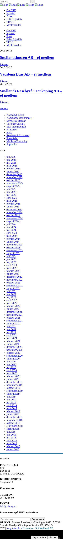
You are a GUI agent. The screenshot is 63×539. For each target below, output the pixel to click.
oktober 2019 (13, 387)
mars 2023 (11, 268)
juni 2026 (11, 159)
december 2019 (14, 382)
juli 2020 (11, 361)
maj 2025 (11, 194)
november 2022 (14, 279)
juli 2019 (11, 396)
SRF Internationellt (16, 126)
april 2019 (11, 405)
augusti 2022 (13, 288)
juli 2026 (11, 156)
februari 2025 (13, 203)
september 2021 (14, 320)
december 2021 (14, 311)
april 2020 (11, 370)
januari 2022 (12, 309)
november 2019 (14, 385)
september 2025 (14, 183)
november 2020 (14, 349)
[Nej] (59, 538)
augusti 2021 (13, 323)
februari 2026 (13, 168)
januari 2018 (12, 449)
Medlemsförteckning (16, 141)
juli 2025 (11, 189)
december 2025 (14, 174)
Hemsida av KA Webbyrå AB (38, 528)
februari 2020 (13, 376)
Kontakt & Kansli (15, 115)
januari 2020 (12, 379)
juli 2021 (11, 326)
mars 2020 (11, 373)
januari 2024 (12, 241)
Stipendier (11, 144)
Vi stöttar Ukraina (15, 123)
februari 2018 (13, 446)
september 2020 (14, 355)
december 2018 (14, 417)
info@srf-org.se (8, 506)
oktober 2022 (13, 282)
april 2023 (11, 265)
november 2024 (14, 212)
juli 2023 (11, 256)
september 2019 (14, 390)
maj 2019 (11, 402)
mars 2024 (11, 235)
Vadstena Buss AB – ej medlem (25, 74)
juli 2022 (11, 291)
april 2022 (11, 300)
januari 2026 (12, 171)
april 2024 (11, 232)
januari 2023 (12, 273)
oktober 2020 (13, 352)
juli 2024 (11, 224)
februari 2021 (13, 341)
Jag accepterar (39, 537)
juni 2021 (11, 329)
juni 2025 (11, 192)
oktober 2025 (13, 180)
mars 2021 (11, 338)
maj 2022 (11, 297)
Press (9, 132)
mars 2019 (11, 408)
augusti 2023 (13, 253)
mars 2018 (11, 443)
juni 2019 (11, 399)
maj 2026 (11, 162)
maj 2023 (11, 262)
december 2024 (14, 209)
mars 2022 (11, 303)
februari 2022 (13, 306)
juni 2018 (11, 434)
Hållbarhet (11, 129)
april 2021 (11, 335)
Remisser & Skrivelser (17, 135)
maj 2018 (11, 437)
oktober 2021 (13, 317)
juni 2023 (11, 259)
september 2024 (14, 218)
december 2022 (14, 276)
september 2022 (14, 285)
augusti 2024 (13, 221)
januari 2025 (12, 206)
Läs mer (4, 64)
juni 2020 (11, 364)
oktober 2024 (13, 215)
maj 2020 (11, 367)
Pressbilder (12, 138)
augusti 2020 (13, 358)
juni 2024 (11, 227)
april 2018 (11, 440)
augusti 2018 (13, 428)
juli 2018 (11, 431)
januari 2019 (12, 414)
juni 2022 (11, 294)
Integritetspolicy (14, 528)
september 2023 (14, 250)
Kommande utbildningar (18, 117)
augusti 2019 (13, 393)
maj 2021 (11, 332)
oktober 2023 (13, 247)
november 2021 (14, 314)
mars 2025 (11, 200)
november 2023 (14, 244)
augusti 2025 (13, 186)
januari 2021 (12, 344)
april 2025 (11, 197)
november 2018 (14, 420)
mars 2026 (11, 165)
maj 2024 (11, 230)
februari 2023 (13, 271)
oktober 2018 (13, 423)
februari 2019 (13, 411)
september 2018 (14, 425)
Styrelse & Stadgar (16, 120)
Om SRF (4, 108)
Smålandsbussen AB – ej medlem (27, 57)
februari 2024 (13, 238)
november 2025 (14, 177)
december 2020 (14, 347)
